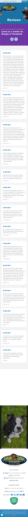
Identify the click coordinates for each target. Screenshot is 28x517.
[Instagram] (19, 491)
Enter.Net (18, 512)
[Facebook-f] (16, 39)
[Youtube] (21, 491)
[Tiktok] (23, 491)
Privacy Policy (16, 514)
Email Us (14, 1)
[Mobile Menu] (26, 8)
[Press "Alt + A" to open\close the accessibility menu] (2, 515)
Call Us (6, 1)
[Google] (12, 39)
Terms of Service (23, 514)
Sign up (25, 1)
